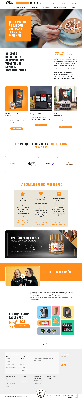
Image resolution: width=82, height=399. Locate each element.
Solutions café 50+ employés (10, 365)
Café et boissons (46, 7)
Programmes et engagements (41, 356)
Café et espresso (9, 378)
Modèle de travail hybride (11, 367)
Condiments (36, 381)
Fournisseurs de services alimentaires (24, 367)
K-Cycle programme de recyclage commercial (43, 358)
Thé (6, 380)
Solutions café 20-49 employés (10, 362)
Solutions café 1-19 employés (10, 359)
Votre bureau (9, 356)
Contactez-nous (46, 3)
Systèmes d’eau (23, 381)
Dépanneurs (22, 372)
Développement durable (55, 3)
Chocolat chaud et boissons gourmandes (10, 383)
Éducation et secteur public (24, 361)
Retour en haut (72, 397)
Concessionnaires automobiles (23, 370)
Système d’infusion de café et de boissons (24, 379)
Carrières (63, 356)
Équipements (35, 7)
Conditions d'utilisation (68, 395)
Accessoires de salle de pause (61, 7)
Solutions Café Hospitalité (23, 364)
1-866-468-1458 (34, 3)
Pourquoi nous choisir (51, 377)
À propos (74, 7)
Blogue (40, 3)
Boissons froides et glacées (10, 386)
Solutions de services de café (20, 7)
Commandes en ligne (38, 360)
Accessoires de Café (38, 380)
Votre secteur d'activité (23, 357)
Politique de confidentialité (53, 395)
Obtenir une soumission (22, 3)
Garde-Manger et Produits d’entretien (38, 384)
